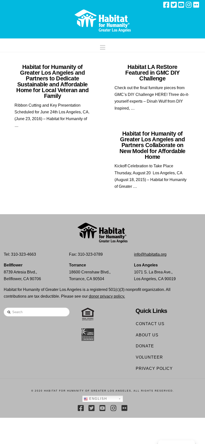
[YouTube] (181, 5)
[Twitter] (174, 5)
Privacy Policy (154, 368)
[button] (102, 46)
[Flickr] (196, 5)
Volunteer (149, 357)
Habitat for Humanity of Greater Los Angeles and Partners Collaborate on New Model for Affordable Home (153, 145)
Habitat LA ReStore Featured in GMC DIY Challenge (152, 73)
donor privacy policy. (107, 296)
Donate (145, 346)
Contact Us (150, 324)
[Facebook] (166, 5)
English (97, 399)
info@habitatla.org (150, 254)
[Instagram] (189, 5)
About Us (147, 335)
